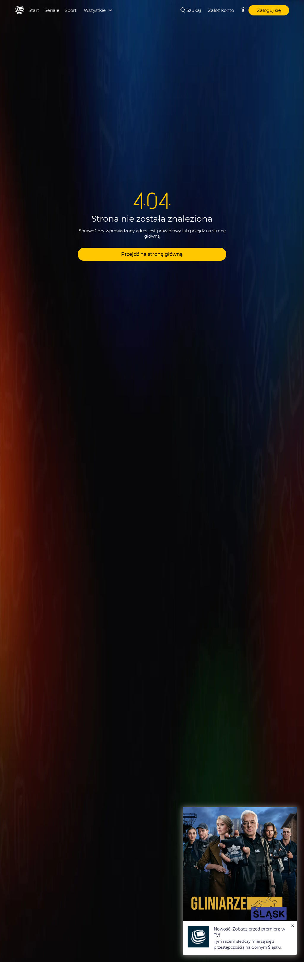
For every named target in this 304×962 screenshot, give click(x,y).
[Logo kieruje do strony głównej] (19, 10)
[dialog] (240, 881)
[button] (152, 254)
